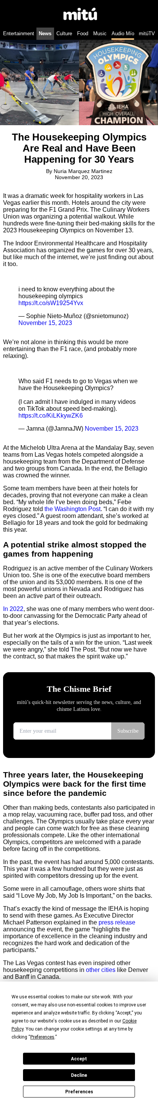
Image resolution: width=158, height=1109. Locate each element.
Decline (79, 1075)
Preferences (79, 1091)
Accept (79, 1059)
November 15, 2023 (45, 323)
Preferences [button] (42, 1037)
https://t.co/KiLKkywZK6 (50, 415)
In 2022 (13, 609)
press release (117, 922)
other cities (100, 970)
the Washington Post (72, 509)
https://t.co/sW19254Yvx (50, 303)
